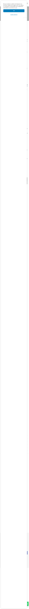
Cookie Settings (13, 14)
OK (14, 10)
